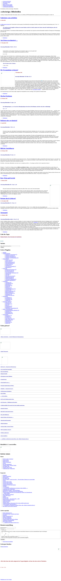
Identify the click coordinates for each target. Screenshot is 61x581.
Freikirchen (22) (8, 311)
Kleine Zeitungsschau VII (8, 516)
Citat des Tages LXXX (7, 481)
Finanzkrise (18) (8, 317)
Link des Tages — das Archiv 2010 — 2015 (11, 498)
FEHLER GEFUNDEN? (8, 5)
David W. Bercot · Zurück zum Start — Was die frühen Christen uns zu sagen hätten (19, 479)
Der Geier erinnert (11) (9, 271)
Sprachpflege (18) (8, 294)
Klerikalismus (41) (8, 306)
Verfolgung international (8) (10, 256)
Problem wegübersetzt (7, 517)
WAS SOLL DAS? (6, 2)
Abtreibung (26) (8, 282)
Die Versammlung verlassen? (9, 70)
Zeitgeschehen (5, 314)
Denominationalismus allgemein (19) (12, 310)
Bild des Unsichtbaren (7, 148)
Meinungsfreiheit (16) (9, 292)
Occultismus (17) (8, 297)
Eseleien (4, 496)
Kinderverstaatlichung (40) (10, 291)
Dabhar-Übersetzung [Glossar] (8, 499)
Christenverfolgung (6, 253)
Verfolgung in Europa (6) (10, 255)
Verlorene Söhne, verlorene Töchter (9, 465)
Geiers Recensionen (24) (10, 263)
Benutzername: (3, 527)
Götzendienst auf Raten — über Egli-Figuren (11, 490)
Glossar (4, 463)
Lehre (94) (7, 274)
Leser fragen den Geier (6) (10, 276)
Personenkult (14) (8, 298)
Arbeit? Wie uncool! (6, 495)
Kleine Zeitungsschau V (7, 512)
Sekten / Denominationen (7, 309)
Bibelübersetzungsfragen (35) (10, 269)
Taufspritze (36, 222)
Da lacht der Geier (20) (9, 270)
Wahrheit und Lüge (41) (9, 295)
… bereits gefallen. (6, 493)
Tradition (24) (7, 300)
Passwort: (2, 528)
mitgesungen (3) (8, 267)
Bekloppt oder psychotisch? (8, 120)
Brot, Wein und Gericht (7, 178)
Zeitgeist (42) (7, 323)
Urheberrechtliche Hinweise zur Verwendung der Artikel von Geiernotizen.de (17, 492)
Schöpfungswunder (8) (9, 277)
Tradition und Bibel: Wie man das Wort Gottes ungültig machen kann (16, 503)
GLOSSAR (5, 3)
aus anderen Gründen (37, 89)
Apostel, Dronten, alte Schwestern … (10, 504)
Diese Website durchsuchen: (5, 246)
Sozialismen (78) (8, 307)
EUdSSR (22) (8, 316)
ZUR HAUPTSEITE (7, 1)
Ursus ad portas (6, 460)
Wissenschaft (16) (8, 322)
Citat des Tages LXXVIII (7, 483)
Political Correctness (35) (10, 293)
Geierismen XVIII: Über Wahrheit (9, 484)
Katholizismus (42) (8, 312)
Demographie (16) (8, 285)
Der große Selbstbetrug (7, 464)
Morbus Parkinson (6, 96)
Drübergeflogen (6, 258)
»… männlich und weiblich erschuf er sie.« (11, 522)
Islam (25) (7, 304)
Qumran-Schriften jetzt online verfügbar (10, 519)
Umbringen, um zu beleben (8, 18)
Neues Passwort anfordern (8, 541)
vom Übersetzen (6, 487)
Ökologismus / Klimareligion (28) (11, 308)
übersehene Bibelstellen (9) (10, 280)
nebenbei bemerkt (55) (9, 278)
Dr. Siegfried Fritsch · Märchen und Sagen (11, 513)
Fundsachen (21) (8, 265)
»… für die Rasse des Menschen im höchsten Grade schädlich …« (15, 488)
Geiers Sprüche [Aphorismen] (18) (11, 272)
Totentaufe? (4, 212)
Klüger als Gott (6, 461)
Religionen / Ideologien (7, 301)
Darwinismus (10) (8, 303)
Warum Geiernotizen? (7, 462)
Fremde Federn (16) (9, 264)
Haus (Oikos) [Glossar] (7, 521)
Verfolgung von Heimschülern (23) (11, 257)
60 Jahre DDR (5, 497)
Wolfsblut (4, 485)
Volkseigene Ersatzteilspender (8, 520)
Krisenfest (5, 515)
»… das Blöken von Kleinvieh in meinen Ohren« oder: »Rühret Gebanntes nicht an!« (19, 505)
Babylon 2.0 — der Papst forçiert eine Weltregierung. (13, 491)
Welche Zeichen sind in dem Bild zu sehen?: (10, 536)
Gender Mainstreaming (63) (10, 288)
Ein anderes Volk (6, 466)
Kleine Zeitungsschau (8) (10, 262)
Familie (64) (7, 286)
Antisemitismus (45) (9, 283)
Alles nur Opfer (6, 502)
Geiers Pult (5, 268)
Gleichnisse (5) (8, 273)
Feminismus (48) (8, 287)
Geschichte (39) (8, 289)
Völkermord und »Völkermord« (9, 468)
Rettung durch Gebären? (8, 198)
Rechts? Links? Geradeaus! (8, 458)
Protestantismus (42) (9, 313)
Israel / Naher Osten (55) (10, 318)
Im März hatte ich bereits (5, 24)
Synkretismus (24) (8, 299)
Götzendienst (5, 296)
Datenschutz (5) (8, 284)
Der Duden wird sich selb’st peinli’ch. (10, 506)
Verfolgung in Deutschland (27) (11, 254)
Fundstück (5, 475)
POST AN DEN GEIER (7, 4)
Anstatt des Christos (6, 500)
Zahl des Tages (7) (8, 261)
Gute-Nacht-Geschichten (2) (10, 266)
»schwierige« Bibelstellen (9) (10, 279)
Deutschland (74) (8, 315)
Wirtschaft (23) (8, 321)
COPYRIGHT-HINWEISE (8, 6)
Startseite (4, 252)
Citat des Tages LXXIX (7, 467)
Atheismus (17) (8, 302)
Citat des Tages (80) (9, 259)
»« (6, 369)
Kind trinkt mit (5, 477)
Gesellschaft (5, 281)
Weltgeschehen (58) (9, 319)
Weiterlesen (5, 37)
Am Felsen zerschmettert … (9, 40)
